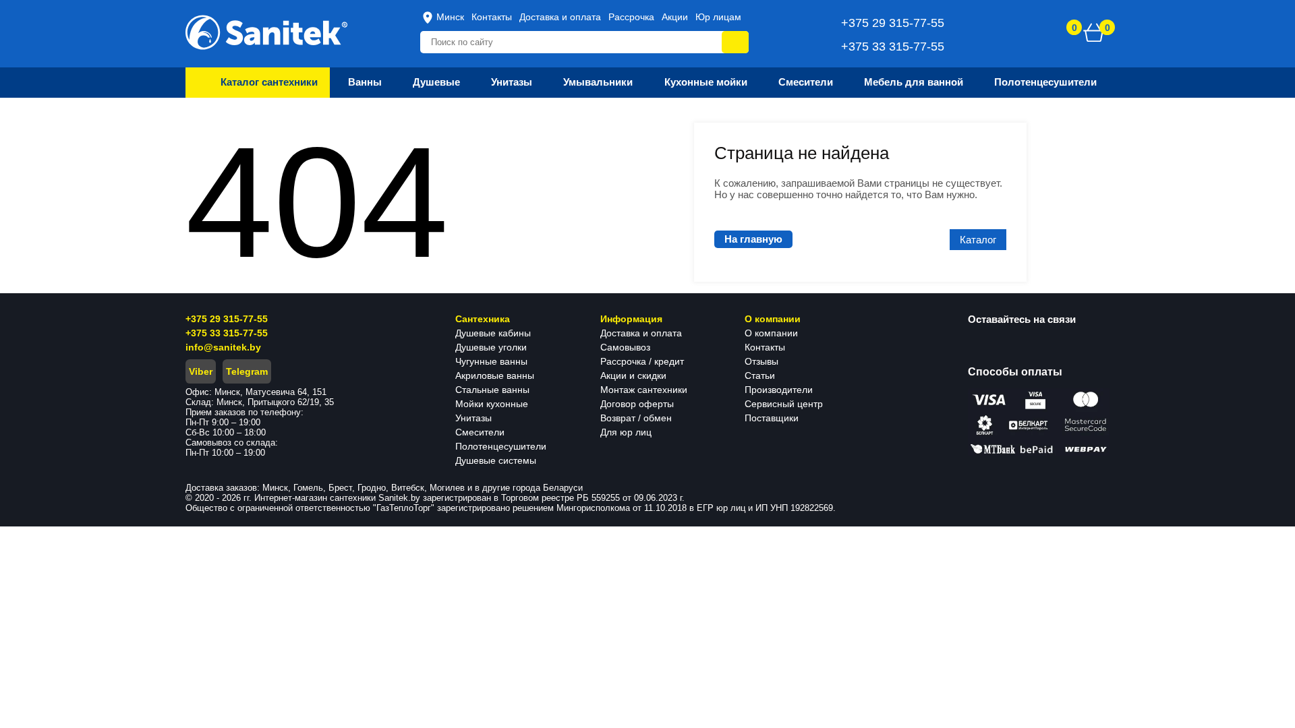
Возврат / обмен (636, 418)
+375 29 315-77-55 (226, 318)
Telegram (247, 371)
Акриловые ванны (494, 375)
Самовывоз (625, 347)
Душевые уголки (491, 347)
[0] (1094, 32)
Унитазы (473, 418)
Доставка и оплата (560, 16)
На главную (753, 239)
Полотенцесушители (500, 446)
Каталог (978, 239)
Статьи (760, 375)
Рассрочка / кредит (642, 361)
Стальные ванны (492, 389)
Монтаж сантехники (643, 389)
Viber (200, 371)
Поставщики (772, 418)
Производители (779, 389)
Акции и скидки (633, 375)
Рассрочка (631, 16)
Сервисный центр (784, 403)
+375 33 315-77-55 (226, 333)
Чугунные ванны (491, 361)
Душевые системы (495, 460)
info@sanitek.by (223, 347)
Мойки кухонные (491, 403)
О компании (771, 333)
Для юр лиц (626, 432)
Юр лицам (718, 16)
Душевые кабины (493, 333)
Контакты (491, 16)
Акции (675, 16)
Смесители (480, 432)
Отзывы (761, 361)
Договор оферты (637, 403)
